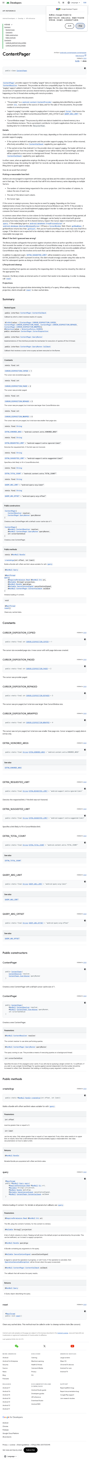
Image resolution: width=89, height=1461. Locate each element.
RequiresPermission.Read (19, 580)
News (4, 1372)
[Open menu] (3, 2)
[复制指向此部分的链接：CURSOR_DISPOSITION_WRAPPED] (40, 713)
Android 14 (6, 1398)
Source (5, 1368)
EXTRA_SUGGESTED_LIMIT (37, 255)
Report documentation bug (69, 1391)
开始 (80, 26)
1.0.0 (84, 58)
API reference (9, 11)
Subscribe (30, 1450)
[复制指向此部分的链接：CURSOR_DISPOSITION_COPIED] (37, 633)
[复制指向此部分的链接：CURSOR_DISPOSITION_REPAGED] (39, 687)
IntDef (9, 322)
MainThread (10, 575)
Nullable (12, 582)
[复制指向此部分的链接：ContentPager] (19, 963)
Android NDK (35, 1404)
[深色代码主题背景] (85, 68)
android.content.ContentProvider (37, 102)
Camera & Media (37, 1368)
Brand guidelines (23, 1445)
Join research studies (67, 1398)
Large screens (65, 1358)
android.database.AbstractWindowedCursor (21, 226)
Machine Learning (37, 1361)
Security (5, 1365)
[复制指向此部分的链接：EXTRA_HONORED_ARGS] (30, 743)
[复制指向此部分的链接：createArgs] (16, 1089)
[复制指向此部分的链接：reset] (10, 1305)
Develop (20, 18)
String (19, 426)
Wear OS (63, 1361)
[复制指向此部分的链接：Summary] (16, 299)
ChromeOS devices (67, 1365)
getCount (31, 229)
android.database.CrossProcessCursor (46, 223)
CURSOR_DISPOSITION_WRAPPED (17, 417)
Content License (62, 1333)
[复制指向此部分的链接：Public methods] (24, 1079)
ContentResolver (10, 85)
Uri (15, 105)
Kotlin (77, 61)
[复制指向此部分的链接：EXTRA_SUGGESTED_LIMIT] (32, 809)
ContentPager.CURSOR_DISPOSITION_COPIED (38, 322)
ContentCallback (36, 144)
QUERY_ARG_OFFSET (12, 496)
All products (7, 1437)
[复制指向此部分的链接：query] (10, 1172)
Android (5, 1358)
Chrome (5, 1426)
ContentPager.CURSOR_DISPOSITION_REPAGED (58, 325)
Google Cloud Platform (11, 1433)
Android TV (64, 1372)
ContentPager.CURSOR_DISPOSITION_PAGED (21, 325)
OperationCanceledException (17, 1262)
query (5, 223)
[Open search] (59, 2)
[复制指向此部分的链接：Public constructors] (29, 953)
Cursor (68, 111)
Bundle (22, 555)
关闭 (69, 26)
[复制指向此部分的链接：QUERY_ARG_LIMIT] (24, 875)
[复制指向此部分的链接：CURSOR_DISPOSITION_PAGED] (37, 660)
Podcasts (6, 1379)
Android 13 (6, 1402)
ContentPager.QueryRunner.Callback (35, 347)
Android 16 (6, 1391)
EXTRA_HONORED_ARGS (13, 432)
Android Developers (9, 18)
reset (8, 279)
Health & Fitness (36, 1365)
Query (15, 570)
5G (32, 1375)
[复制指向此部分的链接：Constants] (17, 623)
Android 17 (6, 1388)
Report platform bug (67, 1388)
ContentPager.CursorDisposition (34, 331)
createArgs (9, 560)
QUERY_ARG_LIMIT (71, 114)
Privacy (33, 1372)
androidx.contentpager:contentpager (73, 53)
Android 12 (6, 1405)
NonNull (12, 529)
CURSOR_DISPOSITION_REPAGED (17, 401)
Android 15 (6, 1395)
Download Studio (37, 1401)
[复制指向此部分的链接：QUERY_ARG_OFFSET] (26, 914)
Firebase (6, 1430)
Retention (9, 329)
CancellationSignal (25, 586)
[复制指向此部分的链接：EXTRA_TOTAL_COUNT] (28, 836)
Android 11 (6, 1409)
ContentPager (22, 71)
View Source (80, 56)
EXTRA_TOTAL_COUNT (13, 474)
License (12, 1445)
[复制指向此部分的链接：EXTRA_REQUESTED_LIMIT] (32, 782)
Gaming (34, 1358)
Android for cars (66, 1368)
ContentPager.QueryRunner (31, 337)
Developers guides (37, 1394)
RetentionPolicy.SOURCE (32, 329)
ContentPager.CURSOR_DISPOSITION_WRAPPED (22, 327)
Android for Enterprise (10, 1361)
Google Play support (67, 1395)
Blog (4, 1375)
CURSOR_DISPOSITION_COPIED (16, 371)
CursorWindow (55, 226)
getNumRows (76, 226)
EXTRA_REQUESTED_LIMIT (14, 443)
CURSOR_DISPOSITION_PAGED (16, 386)
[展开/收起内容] (11, 24)
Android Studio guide (38, 1390)
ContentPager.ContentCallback (33, 313)
